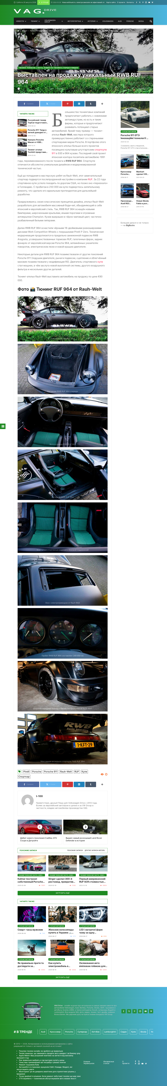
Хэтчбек (68, 1032)
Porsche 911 (50, 771)
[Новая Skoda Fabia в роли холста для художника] (143, 190)
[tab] (75, 850)
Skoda (116, 1032)
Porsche (36, 771)
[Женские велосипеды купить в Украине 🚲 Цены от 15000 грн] (62, 914)
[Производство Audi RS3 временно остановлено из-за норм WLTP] (127, 190)
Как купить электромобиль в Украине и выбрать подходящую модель (60, 965)
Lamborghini (82, 1032)
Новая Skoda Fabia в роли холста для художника (142, 202)
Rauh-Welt (66, 771)
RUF (90, 179)
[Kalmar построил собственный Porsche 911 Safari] (32, 863)
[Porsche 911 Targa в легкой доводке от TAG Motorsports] (22, 133)
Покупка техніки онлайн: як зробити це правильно (41, 1051)
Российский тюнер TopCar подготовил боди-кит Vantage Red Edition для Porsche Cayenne (37, 121)
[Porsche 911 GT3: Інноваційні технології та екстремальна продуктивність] (135, 114)
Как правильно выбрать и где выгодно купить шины (41, 1060)
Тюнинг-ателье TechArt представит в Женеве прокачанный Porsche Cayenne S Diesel (37, 151)
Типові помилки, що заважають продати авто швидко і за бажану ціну (49, 1053)
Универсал (128, 1032)
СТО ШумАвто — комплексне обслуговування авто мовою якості (47, 1078)
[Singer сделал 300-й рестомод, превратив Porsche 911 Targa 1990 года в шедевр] (62, 863)
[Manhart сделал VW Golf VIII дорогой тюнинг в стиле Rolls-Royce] (143, 161)
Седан (96, 1032)
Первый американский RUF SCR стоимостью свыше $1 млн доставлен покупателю (92, 880)
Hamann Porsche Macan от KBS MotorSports (36, 141)
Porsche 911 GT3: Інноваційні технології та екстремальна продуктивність (135, 137)
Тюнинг (25, 31)
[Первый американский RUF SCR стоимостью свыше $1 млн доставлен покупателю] (93, 863)
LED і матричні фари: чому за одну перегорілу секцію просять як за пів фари (92, 931)
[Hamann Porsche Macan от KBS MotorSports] (22, 142)
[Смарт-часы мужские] (32, 914)
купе (100, 261)
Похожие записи (75, 850)
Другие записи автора (95, 850)
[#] (136, 2)
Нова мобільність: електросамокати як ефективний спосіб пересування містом (88, 2)
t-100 (39, 796)
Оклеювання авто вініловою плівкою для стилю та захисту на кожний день (92, 965)
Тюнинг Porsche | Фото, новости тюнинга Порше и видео (52, 31)
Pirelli (26, 771)
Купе (84, 771)
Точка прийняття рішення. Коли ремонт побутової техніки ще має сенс (50, 1076)
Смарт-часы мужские (30, 929)
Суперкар (54, 1032)
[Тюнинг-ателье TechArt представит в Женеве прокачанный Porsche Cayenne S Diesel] (22, 152)
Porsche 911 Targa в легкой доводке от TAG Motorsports (37, 131)
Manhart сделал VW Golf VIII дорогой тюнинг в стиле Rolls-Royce (142, 173)
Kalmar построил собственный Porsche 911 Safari (30, 880)
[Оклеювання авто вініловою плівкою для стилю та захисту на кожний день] (93, 948)
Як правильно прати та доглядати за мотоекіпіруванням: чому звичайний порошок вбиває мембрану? (31, 965)
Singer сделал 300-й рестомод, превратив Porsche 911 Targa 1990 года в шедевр (61, 880)
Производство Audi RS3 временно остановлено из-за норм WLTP (127, 202)
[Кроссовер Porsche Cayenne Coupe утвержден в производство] (127, 161)
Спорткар (24, 776)
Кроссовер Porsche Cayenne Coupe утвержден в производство (127, 173)
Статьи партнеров (26, 926)
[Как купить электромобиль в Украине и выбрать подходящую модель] (62, 948)
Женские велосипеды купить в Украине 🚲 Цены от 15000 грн (61, 931)
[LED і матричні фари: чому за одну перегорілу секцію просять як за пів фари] (93, 914)
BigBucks (130, 225)
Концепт (142, 1032)
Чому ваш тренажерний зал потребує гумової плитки (42, 1062)
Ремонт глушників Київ (29, 1065)
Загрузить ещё (63, 893)
